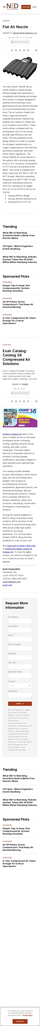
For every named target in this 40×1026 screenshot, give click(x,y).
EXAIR (25, 384)
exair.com (7, 585)
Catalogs (7, 345)
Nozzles (6, 21)
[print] (36, 50)
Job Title (12, 662)
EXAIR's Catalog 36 (12, 434)
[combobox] (20, 685)
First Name (13, 617)
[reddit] (24, 50)
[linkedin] (16, 50)
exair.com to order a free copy (21, 546)
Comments (12, 691)
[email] (28, 50)
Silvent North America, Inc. (25, 33)
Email (11, 635)
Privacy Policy (27, 1015)
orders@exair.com (11, 582)
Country (12, 681)
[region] (20, 1016)
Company (12, 653)
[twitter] (20, 50)
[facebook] (12, 50)
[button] (4, 7)
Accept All (20, 1021)
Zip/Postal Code (15, 672)
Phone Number (14, 644)
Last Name (13, 626)
